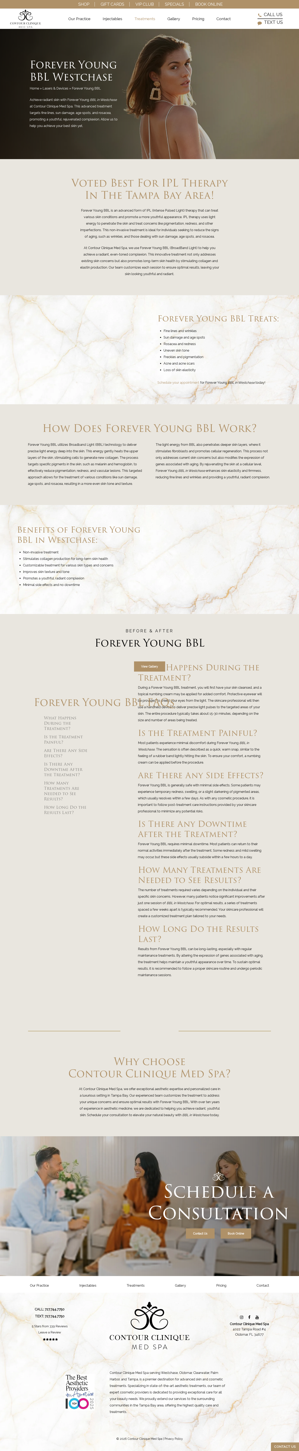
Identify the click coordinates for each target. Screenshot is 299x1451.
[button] (149, 666)
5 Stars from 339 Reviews (50, 1326)
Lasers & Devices (55, 88)
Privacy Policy (174, 1438)
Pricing (221, 1285)
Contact (262, 1285)
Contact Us (285, 1447)
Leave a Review (49, 1332)
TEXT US (273, 22)
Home (34, 88)
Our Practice (39, 1285)
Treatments (136, 1285)
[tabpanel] (201, 692)
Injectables (87, 1285)
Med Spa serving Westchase (156, 1373)
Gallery (180, 1285)
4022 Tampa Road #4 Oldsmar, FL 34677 (249, 1329)
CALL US (272, 14)
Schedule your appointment (178, 383)
